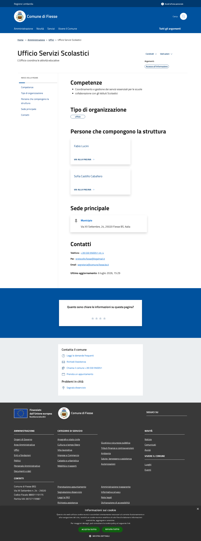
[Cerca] (183, 16)
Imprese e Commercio (68, 455)
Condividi (150, 53)
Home (20, 40)
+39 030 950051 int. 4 (92, 253)
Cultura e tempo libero (69, 444)
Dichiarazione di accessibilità (115, 502)
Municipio (86, 220)
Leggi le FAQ (64, 497)
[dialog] (100, 523)
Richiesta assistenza (68, 502)
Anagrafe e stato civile (69, 439)
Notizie (148, 439)
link (128, 523)
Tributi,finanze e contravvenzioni (117, 448)
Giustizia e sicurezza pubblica (115, 443)
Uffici (51, 40)
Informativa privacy (111, 492)
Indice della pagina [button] (29, 77)
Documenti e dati (22, 471)
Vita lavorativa (65, 450)
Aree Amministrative (24, 444)
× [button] (198, 509)
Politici (17, 460)
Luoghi (148, 464)
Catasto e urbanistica (68, 460)
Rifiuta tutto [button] (112, 529)
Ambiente (106, 453)
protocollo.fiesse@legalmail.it (90, 258)
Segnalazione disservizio (70, 492)
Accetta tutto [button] (89, 529)
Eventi (148, 470)
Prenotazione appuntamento (72, 486)
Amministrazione (36, 40)
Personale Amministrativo (27, 466)
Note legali (106, 497)
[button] (100, 536)
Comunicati (150, 444)
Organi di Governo (23, 439)
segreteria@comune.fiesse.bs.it (93, 264)
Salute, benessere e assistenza (116, 458)
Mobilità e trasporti (67, 466)
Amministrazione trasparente (116, 486)
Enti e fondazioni (22, 455)
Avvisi (148, 450)
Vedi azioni (165, 53)
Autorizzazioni (108, 464)
